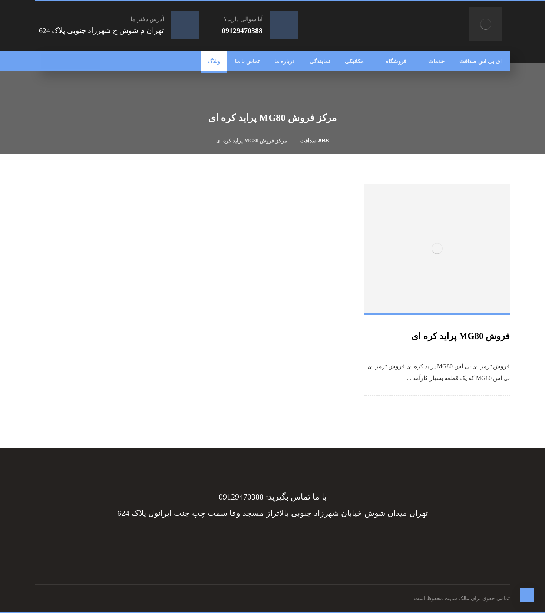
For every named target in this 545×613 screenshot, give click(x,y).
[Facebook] (309, 540)
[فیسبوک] (92, 61)
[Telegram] (294, 540)
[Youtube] (235, 540)
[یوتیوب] (48, 61)
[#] (279, 540)
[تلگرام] (77, 61)
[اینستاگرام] (63, 61)
